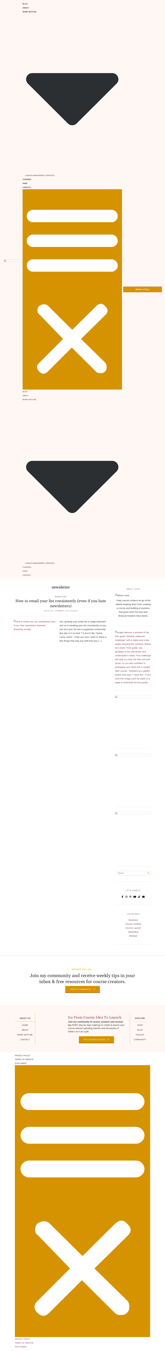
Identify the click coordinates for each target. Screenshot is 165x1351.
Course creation (133, 924)
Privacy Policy (23, 1056)
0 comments (59, 611)
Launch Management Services (39, 175)
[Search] (149, 873)
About (26, 8)
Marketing (61, 597)
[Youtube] (134, 897)
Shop (25, 183)
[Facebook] (122, 897)
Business (133, 920)
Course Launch (133, 928)
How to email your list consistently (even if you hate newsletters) (60, 604)
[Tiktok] (139, 897)
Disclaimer (20, 1063)
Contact (27, 187)
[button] (72, 289)
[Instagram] (126, 897)
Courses (27, 179)
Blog (25, 4)
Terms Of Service (24, 1059)
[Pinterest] (130, 897)
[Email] (143, 897)
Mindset (133, 936)
